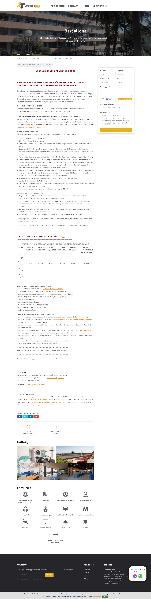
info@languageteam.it (115, 579)
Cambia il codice (125, 99)
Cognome (121, 71)
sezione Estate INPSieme (38, 399)
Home (86, 6)
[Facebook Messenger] (135, 578)
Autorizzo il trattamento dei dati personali (115, 124)
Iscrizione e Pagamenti (55, 378)
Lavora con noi (68, 570)
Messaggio (105, 87)
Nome (103, 71)
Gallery (58, 58)
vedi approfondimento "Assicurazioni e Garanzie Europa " (71, 320)
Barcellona (28, 54)
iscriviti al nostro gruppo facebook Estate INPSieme (50, 402)
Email (120, 79)
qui (63, 237)
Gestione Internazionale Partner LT (29, 64)
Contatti (73, 6)
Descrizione (22, 58)
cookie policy (96, 597)
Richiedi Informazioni (116, 130)
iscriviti (49, 574)
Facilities (70, 58)
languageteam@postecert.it (116, 581)
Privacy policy (106, 112)
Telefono (104, 79)
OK (104, 596)
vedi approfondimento (34, 127)
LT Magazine (100, 6)
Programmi (58, 6)
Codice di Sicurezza (108, 104)
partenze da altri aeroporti (53, 289)
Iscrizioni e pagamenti (41, 58)
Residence (48, 64)
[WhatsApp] (140, 578)
